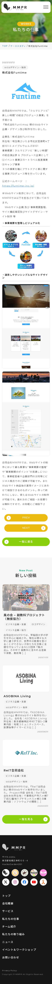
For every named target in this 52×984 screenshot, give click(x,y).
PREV (26, 517)
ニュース (7, 942)
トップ (6, 895)
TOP (5, 46)
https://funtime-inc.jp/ (18, 186)
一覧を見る (26, 819)
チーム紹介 (9, 926)
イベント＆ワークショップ (19, 949)
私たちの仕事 (10, 919)
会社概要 (7, 903)
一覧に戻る (26, 541)
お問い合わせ (10, 957)
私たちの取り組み (13, 934)
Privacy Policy (9, 970)
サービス (7, 911)
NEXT (26, 528)
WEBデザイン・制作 (15, 67)
